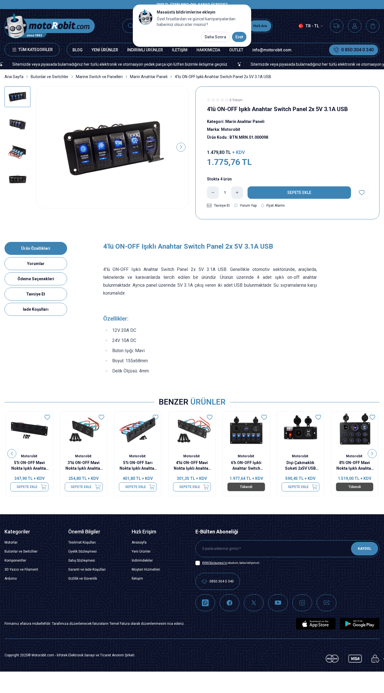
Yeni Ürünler (141, 551)
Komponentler (15, 560)
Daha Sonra (215, 37)
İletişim (137, 579)
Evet (239, 37)
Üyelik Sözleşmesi (82, 551)
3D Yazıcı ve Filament (21, 569)
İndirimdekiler (142, 560)
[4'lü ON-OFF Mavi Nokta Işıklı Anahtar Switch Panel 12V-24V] (192, 430)
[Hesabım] (354, 26)
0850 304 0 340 (221, 581)
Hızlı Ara (260, 26)
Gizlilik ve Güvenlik (82, 579)
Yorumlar (36, 263)
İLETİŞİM (179, 50)
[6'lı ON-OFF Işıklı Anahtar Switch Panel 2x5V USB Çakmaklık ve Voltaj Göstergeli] (246, 430)
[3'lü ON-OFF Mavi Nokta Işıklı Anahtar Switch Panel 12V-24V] (83, 430)
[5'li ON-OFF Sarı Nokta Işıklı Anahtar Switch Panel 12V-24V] (137, 430)
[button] (43, 147)
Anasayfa (139, 542)
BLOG (77, 50)
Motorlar (11, 542)
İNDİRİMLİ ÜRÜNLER (145, 50)
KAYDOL (364, 549)
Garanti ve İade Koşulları (87, 569)
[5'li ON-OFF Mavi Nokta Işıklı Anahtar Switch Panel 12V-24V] (29, 430)
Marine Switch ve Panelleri (99, 76)
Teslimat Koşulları (82, 542)
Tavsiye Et (35, 294)
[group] (112, 147)
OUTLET (236, 50)
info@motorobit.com (272, 50)
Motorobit (29, 456)
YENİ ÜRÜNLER (105, 50)
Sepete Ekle (27, 487)
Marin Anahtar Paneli (148, 76)
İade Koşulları (35, 309)
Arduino (11, 579)
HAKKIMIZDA (208, 50)
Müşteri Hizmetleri (146, 569)
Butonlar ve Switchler (50, 76)
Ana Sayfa (14, 76)
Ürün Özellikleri (35, 248)
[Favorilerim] (336, 26)
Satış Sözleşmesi (81, 560)
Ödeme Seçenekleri (35, 279)
